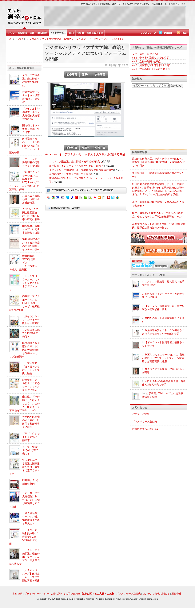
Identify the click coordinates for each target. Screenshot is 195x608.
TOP (9, 38)
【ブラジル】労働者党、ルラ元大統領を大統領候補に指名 (81, 169)
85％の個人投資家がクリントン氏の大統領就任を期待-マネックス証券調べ (24, 350)
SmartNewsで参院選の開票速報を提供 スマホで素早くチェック (24, 467)
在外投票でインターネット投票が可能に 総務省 (76, 165)
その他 (19, 38)
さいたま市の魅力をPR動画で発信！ (31, 333)
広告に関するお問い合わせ (147, 429)
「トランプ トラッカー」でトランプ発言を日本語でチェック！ (24, 283)
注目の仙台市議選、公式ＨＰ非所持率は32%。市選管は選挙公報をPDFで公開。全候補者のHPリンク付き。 (158, 162)
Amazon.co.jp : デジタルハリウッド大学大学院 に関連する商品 (85, 154)
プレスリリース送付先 (144, 421)
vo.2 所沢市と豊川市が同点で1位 (151, 65)
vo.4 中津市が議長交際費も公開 (150, 57)
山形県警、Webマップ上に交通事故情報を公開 (31, 229)
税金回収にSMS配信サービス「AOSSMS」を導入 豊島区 (23, 262)
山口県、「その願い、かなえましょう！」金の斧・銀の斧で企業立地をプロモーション (24, 403)
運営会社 (176, 593)
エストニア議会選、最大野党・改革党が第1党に (75, 161)
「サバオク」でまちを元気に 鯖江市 (31, 437)
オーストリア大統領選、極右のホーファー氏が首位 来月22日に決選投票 (24, 557)
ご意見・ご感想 (140, 413)
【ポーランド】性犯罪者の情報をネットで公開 (31, 162)
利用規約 (17, 593)
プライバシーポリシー (36, 593)
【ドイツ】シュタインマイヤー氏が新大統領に (31, 320)
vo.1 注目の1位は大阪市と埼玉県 (151, 69)
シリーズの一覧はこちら (145, 53)
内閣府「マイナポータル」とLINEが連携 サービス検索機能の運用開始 (24, 303)
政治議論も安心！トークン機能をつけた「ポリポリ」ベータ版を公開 (24, 145)
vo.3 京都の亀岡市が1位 (146, 61)
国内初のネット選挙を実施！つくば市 (31, 129)
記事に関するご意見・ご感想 (98, 593)
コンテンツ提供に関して (156, 593)
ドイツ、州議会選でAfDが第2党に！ (31, 450)
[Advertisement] (114, 16)
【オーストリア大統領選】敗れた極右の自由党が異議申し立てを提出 (24, 500)
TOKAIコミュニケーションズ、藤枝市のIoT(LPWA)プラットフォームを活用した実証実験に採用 (163, 358)
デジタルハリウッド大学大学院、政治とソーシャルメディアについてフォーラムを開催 (75, 38)
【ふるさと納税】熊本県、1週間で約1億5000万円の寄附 (23, 537)
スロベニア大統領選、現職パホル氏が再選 (31, 199)
